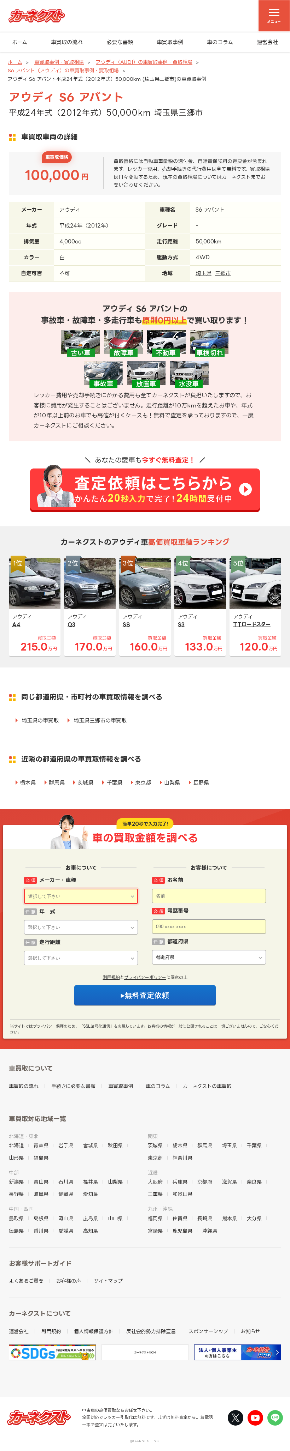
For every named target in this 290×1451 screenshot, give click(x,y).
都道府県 (177, 941)
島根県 (41, 1218)
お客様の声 (68, 1280)
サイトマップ (108, 1280)
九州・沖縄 (160, 1208)
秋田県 (115, 1145)
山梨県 (172, 783)
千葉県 (114, 783)
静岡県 (65, 1194)
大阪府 (155, 1181)
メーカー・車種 (57, 880)
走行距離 (49, 942)
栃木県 (28, 783)
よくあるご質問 (26, 1280)
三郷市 (223, 273)
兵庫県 (180, 1181)
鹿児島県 (182, 1230)
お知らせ (250, 1331)
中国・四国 (21, 1208)
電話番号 (177, 911)
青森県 (41, 1145)
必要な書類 (119, 42)
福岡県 (155, 1218)
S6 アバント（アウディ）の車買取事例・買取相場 (63, 70)
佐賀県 (180, 1218)
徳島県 (16, 1230)
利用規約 (111, 977)
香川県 (41, 1230)
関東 (153, 1136)
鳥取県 (16, 1218)
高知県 (90, 1230)
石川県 (65, 1181)
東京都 (143, 783)
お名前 (175, 880)
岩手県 (65, 1145)
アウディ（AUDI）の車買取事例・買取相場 (144, 62)
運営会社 (267, 42)
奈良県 (254, 1181)
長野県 (201, 783)
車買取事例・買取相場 (59, 62)
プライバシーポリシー (145, 977)
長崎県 (204, 1218)
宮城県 (90, 1145)
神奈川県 (182, 1157)
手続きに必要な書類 (73, 1086)
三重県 (155, 1194)
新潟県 (16, 1181)
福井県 (90, 1181)
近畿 (153, 1172)
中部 (14, 1172)
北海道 (16, 1145)
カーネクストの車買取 (207, 1086)
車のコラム (220, 42)
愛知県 (90, 1194)
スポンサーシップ (208, 1331)
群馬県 (57, 783)
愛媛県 (65, 1230)
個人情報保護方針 (94, 1331)
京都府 (204, 1181)
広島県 (90, 1218)
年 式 (47, 911)
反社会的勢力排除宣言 (151, 1331)
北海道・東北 (24, 1136)
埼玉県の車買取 (40, 721)
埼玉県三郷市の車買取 (100, 721)
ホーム (19, 42)
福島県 (41, 1157)
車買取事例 (170, 42)
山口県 (115, 1218)
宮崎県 (155, 1230)
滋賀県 (229, 1181)
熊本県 (229, 1218)
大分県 (254, 1218)
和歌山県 (182, 1194)
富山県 (41, 1181)
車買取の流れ (67, 42)
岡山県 (65, 1218)
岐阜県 (41, 1194)
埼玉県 (203, 273)
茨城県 (85, 783)
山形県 (16, 1157)
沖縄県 (209, 1230)
